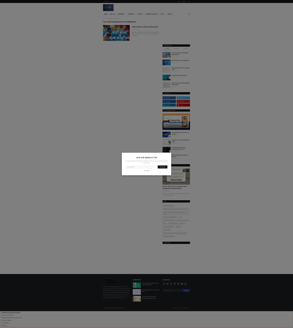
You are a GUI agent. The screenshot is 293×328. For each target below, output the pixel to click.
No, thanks (146, 170)
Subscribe (162, 167)
